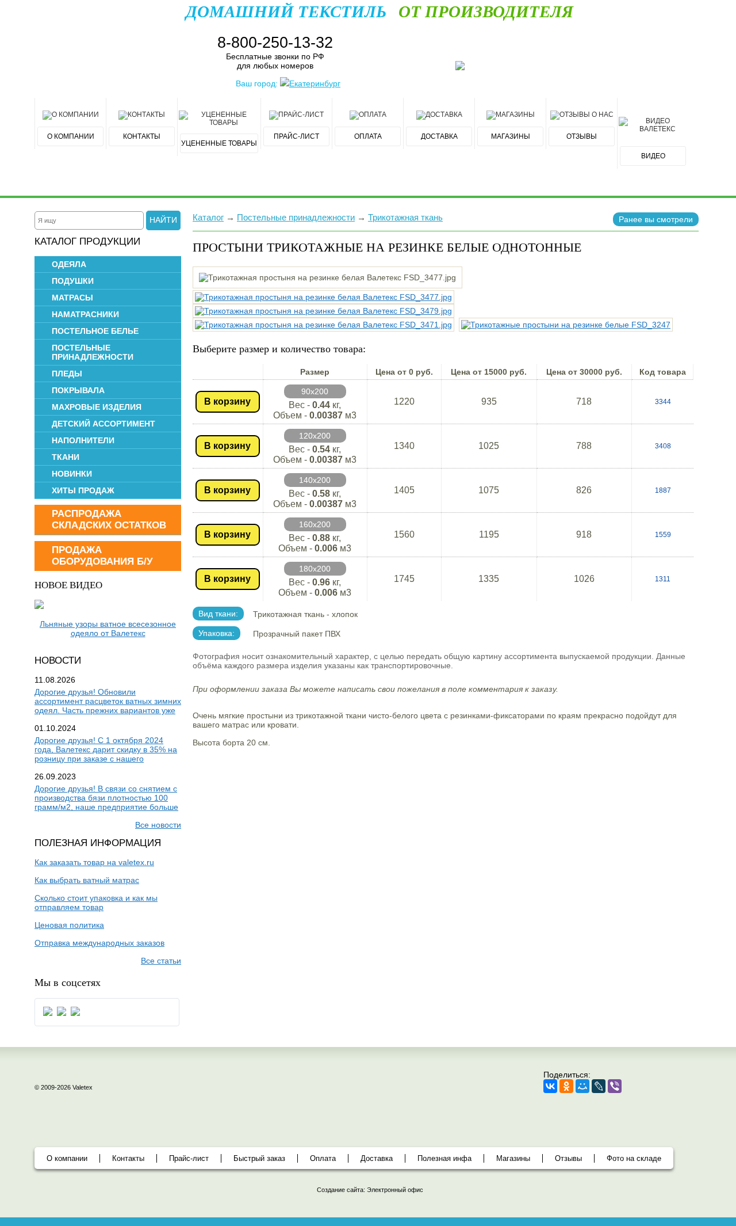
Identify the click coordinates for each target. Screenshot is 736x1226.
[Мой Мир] (582, 1086)
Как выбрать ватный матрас (86, 880)
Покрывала (78, 390)
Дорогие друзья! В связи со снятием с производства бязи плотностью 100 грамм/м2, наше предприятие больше (106, 798)
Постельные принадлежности (92, 352)
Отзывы (568, 1158)
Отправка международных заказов (99, 942)
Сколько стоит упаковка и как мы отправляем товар (96, 902)
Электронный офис (395, 1189)
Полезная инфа (444, 1158)
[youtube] (75, 1015)
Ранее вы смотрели (656, 219)
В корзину (227, 401)
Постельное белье (95, 331)
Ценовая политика (69, 925)
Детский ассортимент (103, 423)
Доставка (377, 1158)
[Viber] (615, 1086)
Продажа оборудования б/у (102, 556)
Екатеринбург (314, 83)
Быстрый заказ (259, 1158)
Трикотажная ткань (405, 217)
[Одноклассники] (566, 1086)
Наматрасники (85, 314)
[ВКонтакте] (550, 1086)
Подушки (73, 280)
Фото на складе (634, 1158)
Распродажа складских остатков (109, 519)
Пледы (67, 373)
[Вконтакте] (48, 1015)
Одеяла (69, 264)
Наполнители (83, 440)
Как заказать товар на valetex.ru (94, 862)
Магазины (513, 1158)
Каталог (208, 217)
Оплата (323, 1158)
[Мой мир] (61, 1015)
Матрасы (72, 297)
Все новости (158, 824)
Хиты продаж (83, 490)
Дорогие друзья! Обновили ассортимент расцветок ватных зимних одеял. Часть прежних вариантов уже (107, 701)
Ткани (65, 457)
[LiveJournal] (598, 1086)
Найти (163, 219)
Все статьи (161, 960)
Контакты (128, 1158)
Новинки (72, 473)
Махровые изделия (96, 407)
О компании (67, 1158)
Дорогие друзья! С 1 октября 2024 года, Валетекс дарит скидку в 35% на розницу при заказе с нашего (105, 749)
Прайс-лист (189, 1158)
